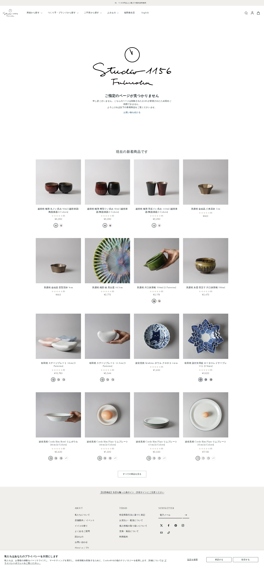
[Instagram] (183, 525)
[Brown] (56, 458)
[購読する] (186, 515)
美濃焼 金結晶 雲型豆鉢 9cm (58, 287)
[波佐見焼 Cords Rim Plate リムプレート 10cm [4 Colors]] (107, 414)
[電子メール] (161, 533)
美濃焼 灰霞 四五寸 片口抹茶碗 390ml (205, 287)
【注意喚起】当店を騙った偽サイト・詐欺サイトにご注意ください (132, 492)
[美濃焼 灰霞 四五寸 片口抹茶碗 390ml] (205, 260)
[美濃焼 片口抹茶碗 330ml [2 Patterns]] (156, 260)
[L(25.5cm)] (200, 380)
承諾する (219, 559)
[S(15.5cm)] (211, 380)
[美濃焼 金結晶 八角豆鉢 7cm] (205, 182)
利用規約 (123, 536)
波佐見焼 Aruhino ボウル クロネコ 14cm (156, 363)
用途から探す (33, 12)
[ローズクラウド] (58, 380)
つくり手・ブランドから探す (62, 12)
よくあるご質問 (82, 531)
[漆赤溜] (61, 225)
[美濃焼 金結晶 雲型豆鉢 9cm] (58, 260)
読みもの (79, 536)
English (145, 12)
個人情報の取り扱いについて (133, 525)
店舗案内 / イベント (85, 520)
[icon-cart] (258, 13)
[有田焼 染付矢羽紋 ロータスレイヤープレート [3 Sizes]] (205, 336)
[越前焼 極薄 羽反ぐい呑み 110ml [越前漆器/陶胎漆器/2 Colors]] (156, 182)
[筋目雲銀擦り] (64, 380)
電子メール (165, 514)
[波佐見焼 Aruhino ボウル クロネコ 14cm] (156, 336)
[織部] (154, 301)
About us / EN (82, 547)
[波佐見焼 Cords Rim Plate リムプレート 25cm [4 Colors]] (205, 414)
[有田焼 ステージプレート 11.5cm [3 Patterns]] (107, 336)
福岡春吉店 (129, 12)
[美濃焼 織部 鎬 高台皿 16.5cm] (107, 260)
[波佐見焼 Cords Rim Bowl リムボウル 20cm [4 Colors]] (58, 414)
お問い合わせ (81, 542)
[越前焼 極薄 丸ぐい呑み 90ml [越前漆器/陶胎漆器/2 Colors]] (58, 182)
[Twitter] (161, 525)
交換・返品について (129, 531)
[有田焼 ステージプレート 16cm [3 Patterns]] (58, 336)
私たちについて (82, 514)
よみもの (111, 12)
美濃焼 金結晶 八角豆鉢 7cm (205, 209)
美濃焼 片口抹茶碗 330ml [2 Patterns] (156, 287)
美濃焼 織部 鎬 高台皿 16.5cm (107, 287)
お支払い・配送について (131, 520)
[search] (246, 13)
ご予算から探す (91, 12)
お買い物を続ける (132, 112)
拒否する (245, 559)
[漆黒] (56, 225)
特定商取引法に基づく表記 (132, 514)
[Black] (51, 458)
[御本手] (159, 301)
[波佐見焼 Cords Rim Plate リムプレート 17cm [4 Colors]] (156, 414)
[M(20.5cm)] (206, 380)
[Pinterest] (176, 525)
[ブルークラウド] (53, 380)
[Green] (61, 458)
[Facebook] (169, 525)
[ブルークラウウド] (102, 380)
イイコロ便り (81, 525)
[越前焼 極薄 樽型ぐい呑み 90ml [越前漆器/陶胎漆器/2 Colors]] (107, 182)
